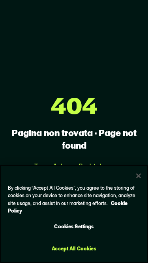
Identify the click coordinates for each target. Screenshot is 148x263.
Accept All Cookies (74, 248)
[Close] (138, 176)
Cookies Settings (74, 226)
